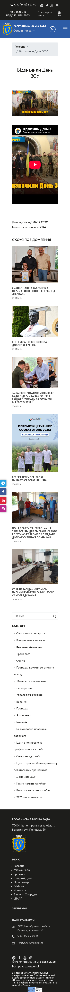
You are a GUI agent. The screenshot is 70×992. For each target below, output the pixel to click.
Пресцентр (21, 882)
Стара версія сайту (45, 14)
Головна (20, 46)
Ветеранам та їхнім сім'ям (33, 790)
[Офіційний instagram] (57, 5)
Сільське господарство (31, 633)
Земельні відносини (29, 647)
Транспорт (23, 654)
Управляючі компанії (29, 695)
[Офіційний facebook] (47, 5)
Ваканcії (21, 701)
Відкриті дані (23, 878)
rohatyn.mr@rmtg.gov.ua (30, 943)
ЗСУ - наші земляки (29, 797)
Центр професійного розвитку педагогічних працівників (36, 767)
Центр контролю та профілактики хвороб (28, 746)
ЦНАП (18, 898)
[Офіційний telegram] (42, 5)
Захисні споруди (25, 894)
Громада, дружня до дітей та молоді (34, 671)
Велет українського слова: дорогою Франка (30, 344)
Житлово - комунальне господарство (30, 685)
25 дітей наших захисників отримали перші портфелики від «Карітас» (33, 291)
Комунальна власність (31, 640)
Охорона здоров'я (28, 756)
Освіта (20, 661)
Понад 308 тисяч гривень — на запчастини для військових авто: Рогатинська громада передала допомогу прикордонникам (35, 533)
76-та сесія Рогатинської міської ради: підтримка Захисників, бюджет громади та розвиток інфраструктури (33, 398)
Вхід (60, 16)
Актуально (23, 715)
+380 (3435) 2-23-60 (25, 5)
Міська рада (22, 870)
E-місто (19, 886)
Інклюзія (21, 722)
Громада (22, 708)
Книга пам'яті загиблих (31, 783)
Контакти (20, 890)
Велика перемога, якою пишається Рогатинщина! (29, 479)
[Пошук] (53, 29)
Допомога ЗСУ (26, 777)
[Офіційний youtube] (51, 5)
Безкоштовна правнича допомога (30, 733)
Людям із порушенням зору (18, 14)
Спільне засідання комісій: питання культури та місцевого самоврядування (33, 592)
